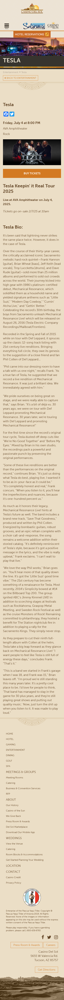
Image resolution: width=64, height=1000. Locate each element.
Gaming (10, 744)
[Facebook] (6, 113)
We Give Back (13, 816)
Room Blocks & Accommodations (24, 854)
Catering (10, 783)
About (11, 799)
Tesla (23, 72)
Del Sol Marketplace (17, 826)
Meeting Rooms (14, 777)
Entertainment (10, 72)
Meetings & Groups (21, 772)
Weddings (14, 838)
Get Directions (46, 969)
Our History (12, 805)
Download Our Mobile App (20, 832)
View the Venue (14, 843)
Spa (8, 766)
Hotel (10, 739)
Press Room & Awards (18, 821)
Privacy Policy (13, 882)
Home (9, 733)
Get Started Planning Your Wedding (24, 859)
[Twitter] (12, 113)
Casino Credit (13, 877)
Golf (9, 760)
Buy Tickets (32, 173)
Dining (10, 755)
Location (13, 865)
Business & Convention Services (23, 788)
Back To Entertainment (21, 77)
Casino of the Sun (15, 810)
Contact (13, 871)
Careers (50, 945)
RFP (8, 793)
